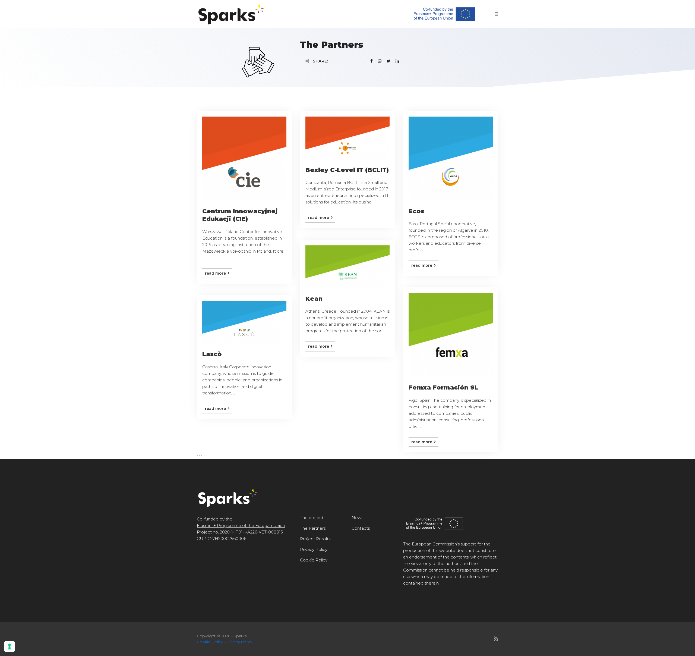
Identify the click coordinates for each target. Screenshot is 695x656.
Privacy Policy (313, 549)
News (357, 517)
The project (311, 517)
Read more (216, 273)
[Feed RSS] (496, 639)
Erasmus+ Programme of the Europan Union (241, 525)
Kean (314, 298)
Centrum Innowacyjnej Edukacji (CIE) (240, 215)
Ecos (416, 211)
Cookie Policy (313, 560)
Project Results (315, 538)
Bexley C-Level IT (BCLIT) (347, 170)
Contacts (361, 528)
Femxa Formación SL (443, 387)
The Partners (313, 528)
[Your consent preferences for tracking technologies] (9, 646)
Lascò (212, 354)
